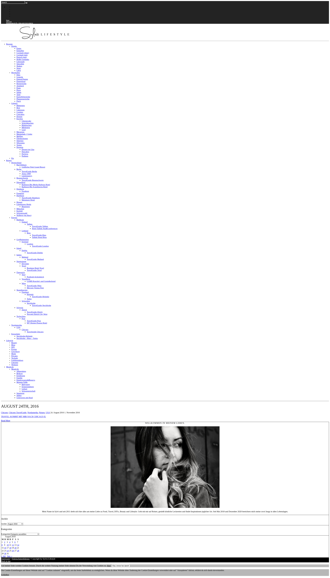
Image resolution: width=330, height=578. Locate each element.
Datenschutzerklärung (21, 559)
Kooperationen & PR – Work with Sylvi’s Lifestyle (19, 23)
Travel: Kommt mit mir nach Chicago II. (23, 416)
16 (5, 548)
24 (8, 551)
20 (15, 548)
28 (18, 551)
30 (5, 553)
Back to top (5, 561)
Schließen (5, 575)
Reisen (42, 412)
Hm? (109, 566)
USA (48, 412)
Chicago (4, 412)
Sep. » (9, 556)
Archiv (4, 524)
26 (13, 551)
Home (7, 20)
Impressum (5, 559)
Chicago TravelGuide (17, 412)
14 (18, 545)
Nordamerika (32, 412)
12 (13, 545)
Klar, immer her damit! (121, 566)
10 (8, 545)
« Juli (3, 556)
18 (10, 548)
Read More (5, 420)
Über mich (9, 21)
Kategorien (5, 534)
